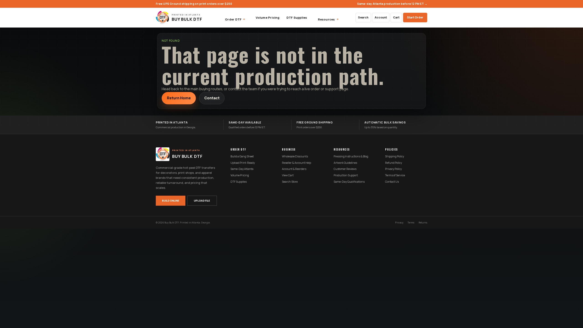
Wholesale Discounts (295, 156)
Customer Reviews (345, 169)
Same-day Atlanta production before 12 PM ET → (392, 4)
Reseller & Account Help (296, 163)
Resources (326, 19)
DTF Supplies (296, 17)
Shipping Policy (394, 156)
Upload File (202, 200)
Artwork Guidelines (345, 163)
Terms (411, 222)
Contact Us (392, 182)
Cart (396, 17)
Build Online (170, 200)
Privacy (399, 222)
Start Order (415, 17)
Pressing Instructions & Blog (351, 156)
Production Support (346, 175)
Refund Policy (393, 163)
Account (381, 17)
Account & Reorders (294, 169)
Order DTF (233, 19)
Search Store (290, 182)
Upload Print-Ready (242, 163)
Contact (212, 97)
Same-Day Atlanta (241, 169)
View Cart (288, 175)
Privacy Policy (393, 169)
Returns (423, 222)
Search (363, 17)
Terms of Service (395, 175)
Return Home (179, 97)
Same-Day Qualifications (349, 182)
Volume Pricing (267, 17)
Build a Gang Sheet (242, 156)
